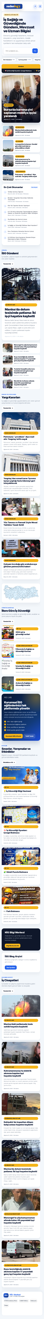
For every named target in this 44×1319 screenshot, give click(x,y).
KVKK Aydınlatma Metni (11, 1300)
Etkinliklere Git (9, 762)
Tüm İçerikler (10, 967)
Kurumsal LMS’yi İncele (13, 736)
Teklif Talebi (29, 736)
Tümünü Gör (8, 264)
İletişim (6, 1305)
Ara (35, 51)
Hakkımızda (34, 1300)
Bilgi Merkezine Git (12, 946)
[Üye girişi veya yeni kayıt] (35, 6)
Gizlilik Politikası (24, 1300)
